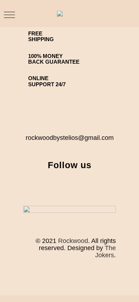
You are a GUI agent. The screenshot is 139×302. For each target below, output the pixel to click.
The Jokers (105, 251)
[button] (9, 14)
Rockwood (73, 240)
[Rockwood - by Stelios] (72, 13)
